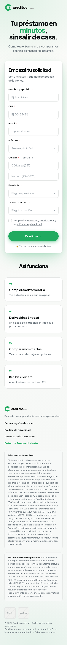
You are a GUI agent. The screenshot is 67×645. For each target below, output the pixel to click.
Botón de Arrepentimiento (21, 443)
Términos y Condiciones (19, 423)
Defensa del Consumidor (19, 436)
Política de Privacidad (17, 429)
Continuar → (33, 236)
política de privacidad (29, 224)
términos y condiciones (41, 220)
